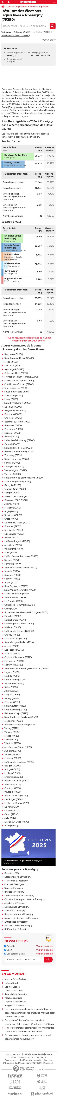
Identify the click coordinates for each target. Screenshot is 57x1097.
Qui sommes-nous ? (13, 1054)
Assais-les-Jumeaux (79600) (15, 35)
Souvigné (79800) (13, 515)
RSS (33, 1057)
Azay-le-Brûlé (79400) (15, 410)
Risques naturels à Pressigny (18, 914)
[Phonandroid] (42, 1094)
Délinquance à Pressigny (16, 907)
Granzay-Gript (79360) (15, 489)
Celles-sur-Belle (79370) (16, 373)
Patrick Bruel (11, 983)
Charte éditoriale (37, 1054)
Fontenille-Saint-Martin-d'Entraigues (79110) (26, 612)
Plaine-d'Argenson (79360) (17, 481)
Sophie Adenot (12, 987)
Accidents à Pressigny (15, 903)
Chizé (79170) (11, 519)
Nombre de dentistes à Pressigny (21, 918)
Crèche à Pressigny (14, 884)
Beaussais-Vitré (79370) (16, 500)
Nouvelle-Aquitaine (39, 6)
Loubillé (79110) (11, 676)
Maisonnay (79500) (13, 721)
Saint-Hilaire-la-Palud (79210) (18, 448)
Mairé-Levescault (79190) (16, 593)
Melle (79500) (11, 362)
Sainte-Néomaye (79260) (16, 459)
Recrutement (42, 1057)
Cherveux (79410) (12, 418)
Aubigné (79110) (12, 769)
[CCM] (42, 1076)
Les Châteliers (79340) (15, 638)
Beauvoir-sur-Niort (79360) (17, 421)
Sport (9, 950)
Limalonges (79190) (14, 534)
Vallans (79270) (11, 537)
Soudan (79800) (12, 653)
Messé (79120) (11, 736)
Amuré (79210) (11, 646)
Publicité (48, 1054)
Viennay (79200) (12, 474)
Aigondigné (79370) (14, 369)
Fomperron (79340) (14, 661)
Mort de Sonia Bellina (15, 979)
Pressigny (35, 53)
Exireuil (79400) (12, 444)
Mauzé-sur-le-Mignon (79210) (19, 380)
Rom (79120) (10, 552)
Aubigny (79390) (22, 32)
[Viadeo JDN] (42, 1088)
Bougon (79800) (12, 765)
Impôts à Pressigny (14, 891)
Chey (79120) (10, 608)
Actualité (10, 946)
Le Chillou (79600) (42, 32)
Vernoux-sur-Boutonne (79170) (19, 724)
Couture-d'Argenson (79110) (18, 657)
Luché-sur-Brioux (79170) (16, 803)
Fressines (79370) (13, 425)
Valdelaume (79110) (13, 549)
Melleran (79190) (12, 627)
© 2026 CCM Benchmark (42, 1063)
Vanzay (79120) (11, 728)
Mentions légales (11, 1063)
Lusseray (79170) (12, 758)
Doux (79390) (11, 739)
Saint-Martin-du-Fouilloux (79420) (21, 717)
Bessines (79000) (13, 414)
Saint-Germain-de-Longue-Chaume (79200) (26, 668)
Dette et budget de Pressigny (19, 895)
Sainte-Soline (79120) (14, 679)
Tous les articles (24, 1057)
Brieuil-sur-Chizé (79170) (16, 822)
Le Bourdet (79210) (13, 601)
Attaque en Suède (13, 998)
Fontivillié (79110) (12, 563)
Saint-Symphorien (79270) (17, 403)
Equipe (26, 1054)
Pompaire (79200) (13, 395)
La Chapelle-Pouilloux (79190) (19, 762)
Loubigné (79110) (12, 773)
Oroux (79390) (11, 814)
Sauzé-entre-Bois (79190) (16, 391)
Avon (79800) (11, 825)
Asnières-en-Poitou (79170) (18, 747)
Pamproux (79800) (13, 429)
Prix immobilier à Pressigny (18, 925)
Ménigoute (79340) (13, 530)
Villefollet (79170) (12, 743)
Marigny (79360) (12, 507)
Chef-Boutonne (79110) (15, 388)
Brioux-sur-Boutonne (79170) (18, 451)
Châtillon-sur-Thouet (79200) (18, 384)
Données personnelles (14, 1060)
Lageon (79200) (12, 672)
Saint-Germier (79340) (15, 709)
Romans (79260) (12, 575)
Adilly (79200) (11, 691)
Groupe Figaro (25, 1063)
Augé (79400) (11, 511)
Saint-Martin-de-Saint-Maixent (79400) (23, 477)
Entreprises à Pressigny (16, 921)
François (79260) (12, 485)
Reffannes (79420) (13, 664)
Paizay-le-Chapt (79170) (16, 713)
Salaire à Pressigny (13, 888)
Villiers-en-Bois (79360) (16, 795)
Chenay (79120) (12, 635)
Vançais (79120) (12, 732)
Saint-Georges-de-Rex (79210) (19, 642)
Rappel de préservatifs (16, 994)
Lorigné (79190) (12, 694)
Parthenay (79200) (13, 354)
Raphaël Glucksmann (15, 1001)
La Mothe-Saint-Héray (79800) (19, 440)
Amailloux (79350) (13, 545)
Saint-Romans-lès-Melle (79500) (20, 567)
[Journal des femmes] (14, 1076)
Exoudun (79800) (12, 616)
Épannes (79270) (12, 526)
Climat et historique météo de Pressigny (24, 899)
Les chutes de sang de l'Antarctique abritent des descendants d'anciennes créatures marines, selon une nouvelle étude (30, 1013)
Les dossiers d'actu (15, 953)
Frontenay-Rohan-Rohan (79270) (21, 376)
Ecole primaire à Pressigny (17, 877)
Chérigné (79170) (12, 788)
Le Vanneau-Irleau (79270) (17, 522)
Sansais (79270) (12, 560)
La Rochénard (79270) (15, 620)
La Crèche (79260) (13, 365)
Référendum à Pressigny (16, 929)
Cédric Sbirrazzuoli (14, 990)
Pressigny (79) (11, 873)
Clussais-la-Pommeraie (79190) (19, 605)
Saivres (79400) (12, 463)
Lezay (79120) (11, 399)
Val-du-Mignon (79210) (15, 470)
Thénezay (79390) (13, 455)
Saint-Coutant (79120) (15, 706)
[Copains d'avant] (14, 1087)
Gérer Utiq (48, 1060)
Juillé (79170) (10, 818)
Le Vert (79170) (11, 806)
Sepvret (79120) (12, 578)
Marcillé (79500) (12, 571)
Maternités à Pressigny (15, 880)
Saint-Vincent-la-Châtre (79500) (20, 590)
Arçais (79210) (11, 582)
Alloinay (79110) (11, 504)
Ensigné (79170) (12, 702)
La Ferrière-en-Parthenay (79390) (21, 556)
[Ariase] (14, 1093)
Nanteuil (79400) (12, 433)
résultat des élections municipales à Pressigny (32, 110)
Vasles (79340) (11, 436)
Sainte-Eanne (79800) (15, 597)
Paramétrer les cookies (33, 1060)
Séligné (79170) (11, 810)
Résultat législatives (17, 6)
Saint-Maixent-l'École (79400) (19, 358)
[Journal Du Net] (14, 1082)
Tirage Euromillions (14, 1005)
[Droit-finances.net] (42, 1082)
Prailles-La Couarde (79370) (18, 496)
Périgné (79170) (12, 492)
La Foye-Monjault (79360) (17, 541)
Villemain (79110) (12, 784)
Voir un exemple (44, 946)
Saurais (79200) (12, 754)
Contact (13, 1057)
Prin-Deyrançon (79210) (16, 586)
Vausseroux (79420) (14, 683)
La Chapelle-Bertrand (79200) (19, 631)
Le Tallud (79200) (13, 406)
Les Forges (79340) (13, 799)
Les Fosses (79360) (14, 650)
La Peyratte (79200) (14, 466)
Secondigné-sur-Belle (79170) (19, 623)
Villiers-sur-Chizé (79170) (16, 780)
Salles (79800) (11, 687)
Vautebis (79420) (12, 792)
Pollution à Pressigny (15, 910)
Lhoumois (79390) (13, 777)
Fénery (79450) (11, 698)
